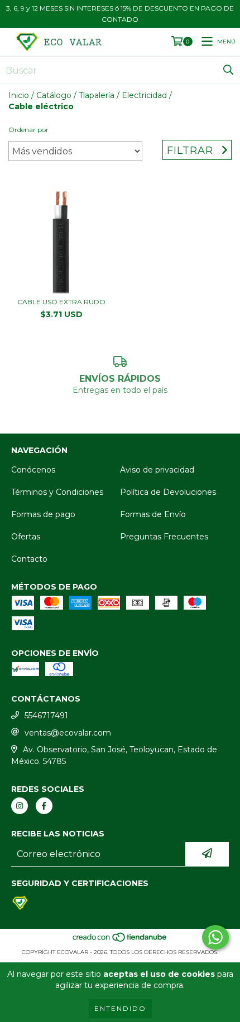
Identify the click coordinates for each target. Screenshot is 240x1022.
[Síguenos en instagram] (19, 805)
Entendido (120, 1008)
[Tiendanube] (120, 941)
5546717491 (46, 715)
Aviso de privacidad (157, 470)
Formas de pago (43, 514)
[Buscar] (228, 70)
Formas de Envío (153, 514)
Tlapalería (96, 95)
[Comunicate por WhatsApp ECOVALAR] (215, 937)
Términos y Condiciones (57, 492)
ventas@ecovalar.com (68, 733)
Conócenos (33, 470)
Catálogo (53, 95)
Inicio (18, 95)
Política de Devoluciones (168, 492)
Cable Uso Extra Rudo (61, 302)
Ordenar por (28, 129)
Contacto (29, 559)
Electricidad (144, 95)
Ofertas (25, 537)
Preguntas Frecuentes (164, 537)
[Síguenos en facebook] (44, 805)
